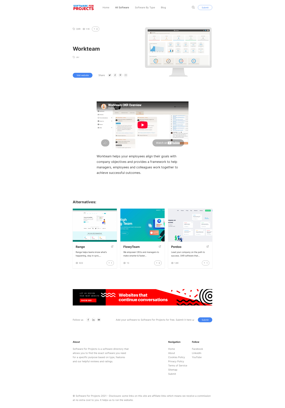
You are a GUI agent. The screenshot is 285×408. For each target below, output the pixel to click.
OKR (78, 29)
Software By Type (145, 7)
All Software (122, 7)
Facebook (197, 348)
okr (77, 57)
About (171, 353)
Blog (163, 7)
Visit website (83, 75)
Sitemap (172, 369)
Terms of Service (177, 365)
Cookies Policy (176, 357)
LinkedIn (196, 353)
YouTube (197, 357)
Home (106, 7)
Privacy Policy (176, 361)
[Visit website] (112, 247)
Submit (205, 7)
